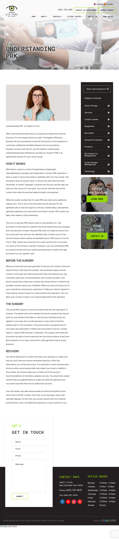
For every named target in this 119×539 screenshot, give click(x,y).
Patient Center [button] (74, 16)
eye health (89, 133)
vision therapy (90, 106)
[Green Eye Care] (59, 526)
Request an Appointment (86, 10)
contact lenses (91, 119)
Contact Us (92, 16)
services (88, 112)
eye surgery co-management (91, 154)
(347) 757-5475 (65, 10)
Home (33, 16)
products (88, 147)
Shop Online (108, 16)
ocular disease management (91, 163)
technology (89, 171)
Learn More (97, 199)
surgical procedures (93, 140)
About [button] (43, 16)
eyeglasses (89, 126)
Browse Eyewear (107, 10)
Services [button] (56, 16)
